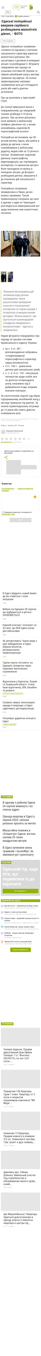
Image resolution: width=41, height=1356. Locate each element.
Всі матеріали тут (20, 891)
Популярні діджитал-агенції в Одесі (19, 720)
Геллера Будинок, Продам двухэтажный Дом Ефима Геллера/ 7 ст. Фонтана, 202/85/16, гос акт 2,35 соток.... (17, 1055)
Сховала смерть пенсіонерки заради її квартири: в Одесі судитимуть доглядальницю (19, 705)
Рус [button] (7, 12)
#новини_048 (12, 426)
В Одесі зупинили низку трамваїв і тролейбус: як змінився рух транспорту (18, 851)
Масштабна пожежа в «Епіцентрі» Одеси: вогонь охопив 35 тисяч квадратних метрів (19, 836)
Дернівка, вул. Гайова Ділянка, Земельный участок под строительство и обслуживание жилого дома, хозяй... (19, 1178)
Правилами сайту (8, 514)
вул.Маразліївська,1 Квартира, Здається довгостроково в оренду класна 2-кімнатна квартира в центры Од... (20, 1219)
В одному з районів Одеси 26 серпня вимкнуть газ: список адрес (19, 806)
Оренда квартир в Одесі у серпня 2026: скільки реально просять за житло (19, 820)
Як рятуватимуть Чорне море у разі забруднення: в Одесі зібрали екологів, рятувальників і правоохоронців (20, 646)
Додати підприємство (20, 950)
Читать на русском (8, 41)
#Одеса (3, 426)
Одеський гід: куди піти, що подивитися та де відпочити (20, 876)
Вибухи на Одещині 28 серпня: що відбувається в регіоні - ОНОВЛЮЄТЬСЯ (20, 612)
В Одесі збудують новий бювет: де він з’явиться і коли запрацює (20, 596)
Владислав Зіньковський (14, 431)
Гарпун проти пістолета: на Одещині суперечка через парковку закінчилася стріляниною (18, 667)
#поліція (21, 426)
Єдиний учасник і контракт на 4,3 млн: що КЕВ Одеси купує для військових (20, 627)
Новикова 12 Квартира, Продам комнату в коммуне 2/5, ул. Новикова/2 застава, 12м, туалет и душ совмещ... (19, 1138)
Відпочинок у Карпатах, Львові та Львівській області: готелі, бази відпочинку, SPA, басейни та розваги (20, 686)
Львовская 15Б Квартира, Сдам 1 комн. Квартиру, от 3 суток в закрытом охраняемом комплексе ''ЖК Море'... (19, 1097)
